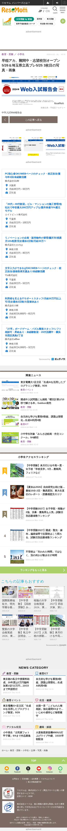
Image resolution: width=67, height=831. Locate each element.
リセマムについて (48, 779)
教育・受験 (13, 673)
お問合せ (15, 779)
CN (48, 11)
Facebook (17, 772)
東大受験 (50, 19)
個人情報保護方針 (35, 782)
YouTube (39, 772)
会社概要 (34, 779)
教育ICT (43, 673)
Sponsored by (44, 359)
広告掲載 (25, 779)
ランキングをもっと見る (33, 570)
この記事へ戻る (33, 119)
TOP (33, 760)
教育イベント (14, 700)
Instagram (49, 772)
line (60, 772)
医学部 (39, 19)
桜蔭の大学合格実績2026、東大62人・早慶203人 (40, 607)
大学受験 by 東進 (24, 19)
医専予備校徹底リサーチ (25, 24)
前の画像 (5, 119)
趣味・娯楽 (45, 727)
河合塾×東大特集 (46, 24)
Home (7, 772)
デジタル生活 (14, 727)
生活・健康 (45, 700)
